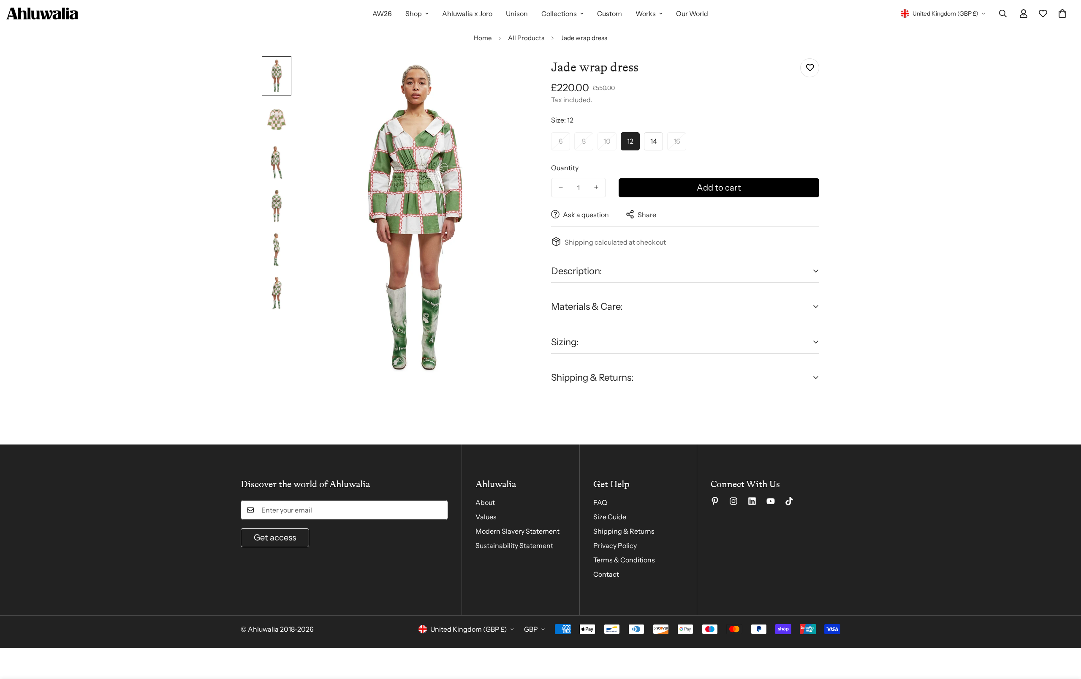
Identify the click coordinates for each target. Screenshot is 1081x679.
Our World (692, 13)
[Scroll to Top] (1064, 633)
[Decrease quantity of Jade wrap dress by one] (560, 187)
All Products (526, 38)
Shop (413, 13)
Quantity (565, 167)
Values (486, 517)
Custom (609, 13)
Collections (559, 13)
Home (483, 38)
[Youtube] (770, 501)
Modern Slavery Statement (517, 531)
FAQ (600, 502)
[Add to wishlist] (809, 67)
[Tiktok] (789, 501)
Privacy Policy (615, 545)
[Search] (1003, 13)
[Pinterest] (715, 501)
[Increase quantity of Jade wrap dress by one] (596, 187)
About (485, 502)
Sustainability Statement (514, 545)
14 (653, 141)
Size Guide (609, 517)
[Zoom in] (511, 74)
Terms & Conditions (624, 560)
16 (677, 141)
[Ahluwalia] (42, 13)
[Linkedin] (752, 501)
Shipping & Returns (624, 531)
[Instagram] (733, 501)
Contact (606, 574)
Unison (517, 13)
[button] (1062, 13)
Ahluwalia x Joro (467, 13)
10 (607, 141)
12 (630, 141)
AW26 (382, 13)
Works (646, 13)
